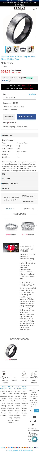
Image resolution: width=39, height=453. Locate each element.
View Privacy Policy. (34, 404)
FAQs (3, 394)
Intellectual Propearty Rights (17, 417)
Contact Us (3, 391)
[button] (16, 49)
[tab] (19, 135)
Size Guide (3, 396)
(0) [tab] (10, 209)
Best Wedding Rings (24, 398)
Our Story (10, 391)
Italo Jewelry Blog (10, 415)
